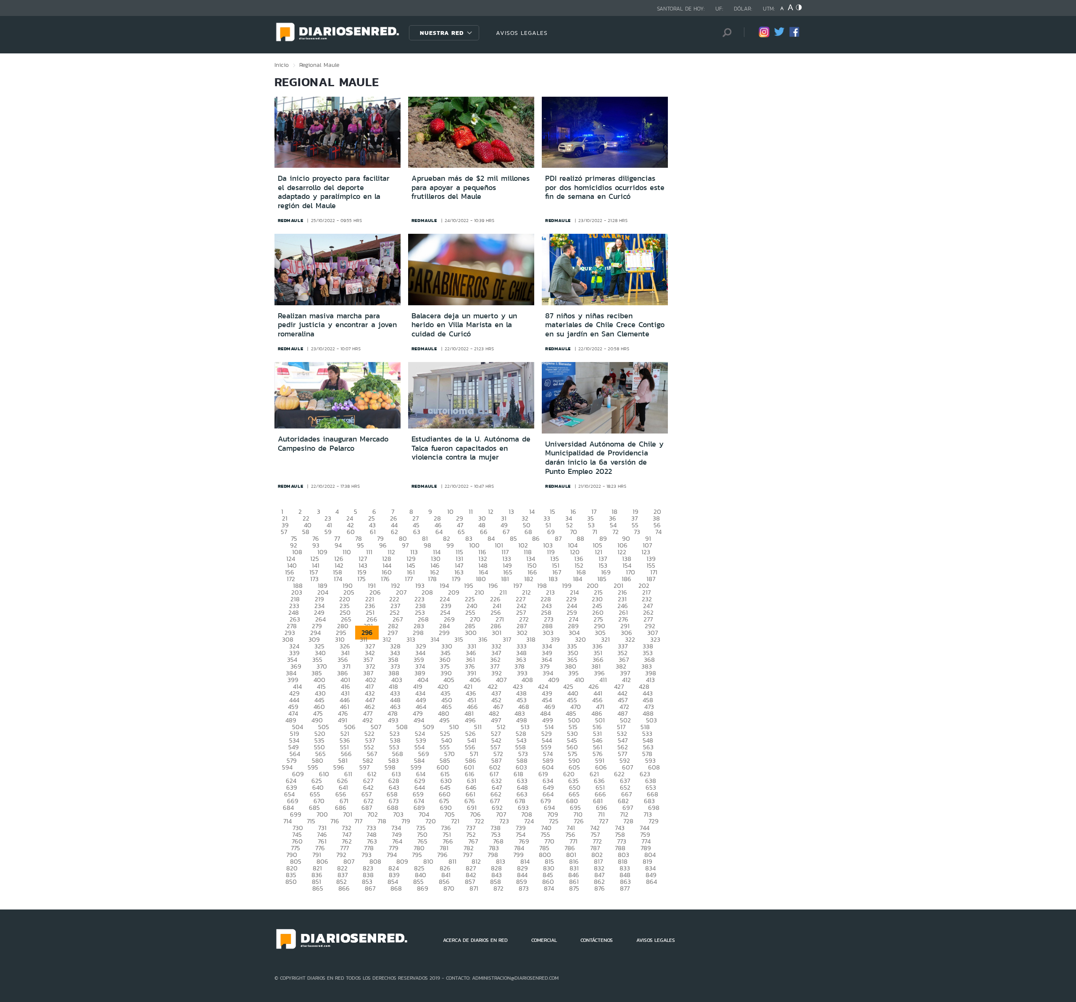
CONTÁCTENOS (596, 940)
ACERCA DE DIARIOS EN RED (475, 940)
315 (458, 639)
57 (284, 531)
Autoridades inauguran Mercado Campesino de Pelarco (333, 444)
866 (344, 888)
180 (481, 578)
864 (651, 881)
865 (317, 888)
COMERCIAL (544, 940)
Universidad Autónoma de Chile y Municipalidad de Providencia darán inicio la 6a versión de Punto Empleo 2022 (604, 458)
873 (524, 888)
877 (625, 888)
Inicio (281, 65)
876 (599, 888)
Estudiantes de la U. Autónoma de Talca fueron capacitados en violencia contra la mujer (470, 448)
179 (456, 578)
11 (471, 511)
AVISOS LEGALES (522, 33)
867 (370, 888)
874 (549, 888)
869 (422, 888)
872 (498, 888)
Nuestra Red (442, 32)
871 (473, 888)
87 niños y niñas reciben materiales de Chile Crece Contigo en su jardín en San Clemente (605, 324)
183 (553, 578)
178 (432, 578)
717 (358, 821)
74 (658, 531)
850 (291, 881)
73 (637, 531)
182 (528, 578)
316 (483, 639)
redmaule (290, 220)
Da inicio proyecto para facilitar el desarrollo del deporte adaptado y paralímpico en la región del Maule (334, 192)
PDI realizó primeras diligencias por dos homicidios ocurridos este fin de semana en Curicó (605, 187)
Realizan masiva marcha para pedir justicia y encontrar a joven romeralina (337, 324)
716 (334, 821)
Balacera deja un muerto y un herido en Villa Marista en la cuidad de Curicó (464, 324)
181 (505, 578)
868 (396, 888)
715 (311, 821)
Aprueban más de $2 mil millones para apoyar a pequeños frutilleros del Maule (470, 187)
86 (536, 538)
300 (471, 632)
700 (322, 814)
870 (448, 888)
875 (574, 888)
